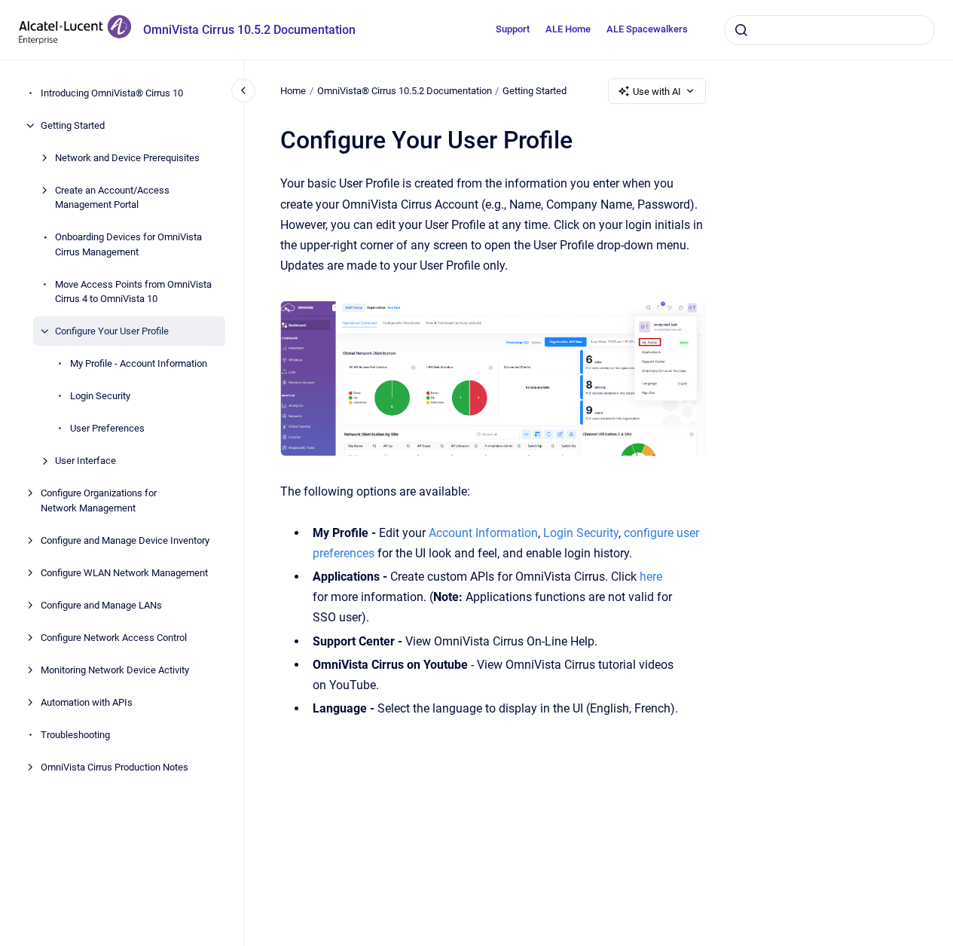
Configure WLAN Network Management (124, 572)
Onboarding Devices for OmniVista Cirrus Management (128, 244)
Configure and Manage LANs (101, 605)
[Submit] (741, 30)
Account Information (483, 533)
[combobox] (829, 30)
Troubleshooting (75, 734)
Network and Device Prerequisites (127, 157)
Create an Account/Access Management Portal (112, 198)
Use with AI (657, 91)
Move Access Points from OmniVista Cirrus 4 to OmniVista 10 (133, 292)
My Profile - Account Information (138, 363)
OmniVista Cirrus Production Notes (114, 767)
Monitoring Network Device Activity (115, 670)
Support (513, 29)
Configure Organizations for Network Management (99, 500)
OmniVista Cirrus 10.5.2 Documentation (249, 30)
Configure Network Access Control (114, 637)
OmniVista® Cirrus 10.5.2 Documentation (404, 90)
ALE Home (568, 29)
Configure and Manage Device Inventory (125, 540)
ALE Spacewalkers (647, 29)
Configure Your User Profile (112, 331)
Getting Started (73, 125)
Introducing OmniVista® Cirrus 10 (112, 93)
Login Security (100, 395)
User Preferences (107, 428)
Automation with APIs (87, 702)
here (651, 576)
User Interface (85, 460)
